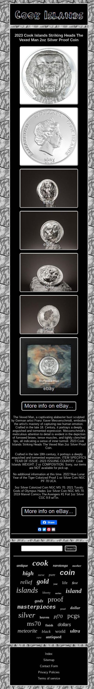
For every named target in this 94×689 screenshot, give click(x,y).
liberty (46, 592)
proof (55, 599)
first (75, 582)
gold (43, 581)
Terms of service (49, 678)
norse (41, 575)
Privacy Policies (49, 672)
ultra (75, 631)
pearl (63, 609)
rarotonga (60, 565)
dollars (64, 624)
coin (67, 572)
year (55, 584)
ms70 (34, 623)
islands (27, 590)
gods (39, 600)
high (28, 573)
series (58, 593)
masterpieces (36, 607)
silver (26, 615)
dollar (75, 608)
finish (49, 625)
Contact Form (49, 666)
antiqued (53, 637)
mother (76, 565)
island (74, 590)
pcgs (73, 615)
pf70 (58, 616)
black (46, 631)
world (60, 631)
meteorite (27, 631)
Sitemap (48, 660)
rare (39, 637)
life (65, 582)
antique (22, 565)
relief (26, 582)
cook (40, 563)
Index (48, 654)
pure (52, 575)
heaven (44, 617)
